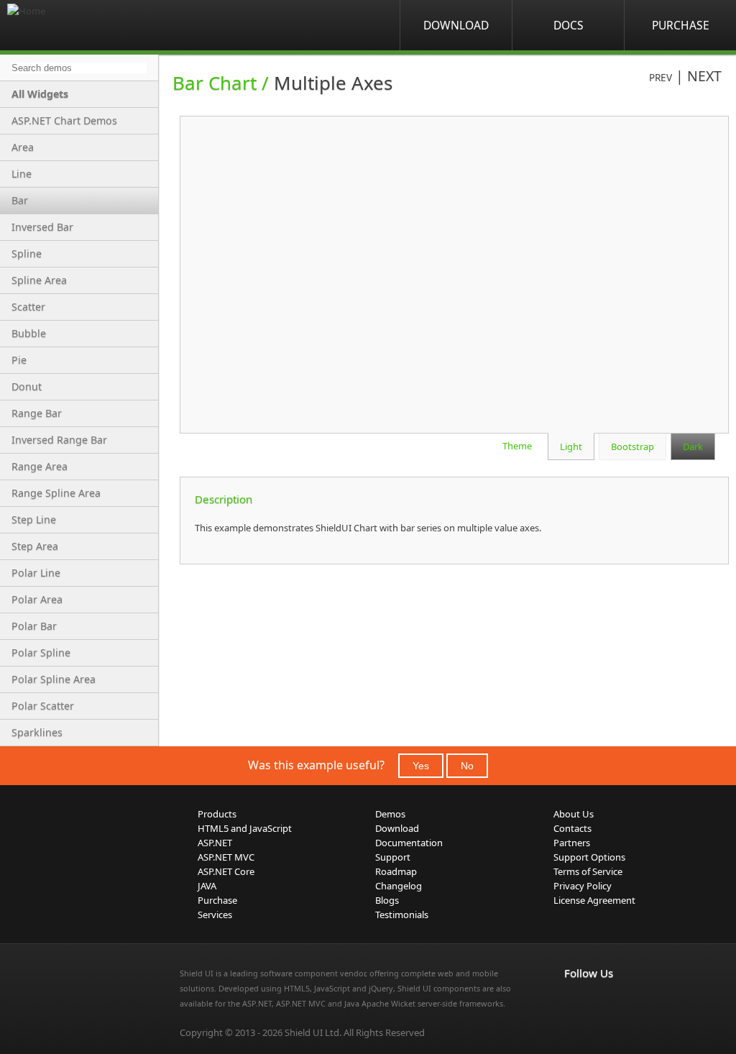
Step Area (35, 546)
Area (23, 147)
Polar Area (37, 599)
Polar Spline (41, 652)
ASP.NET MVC (226, 857)
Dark (693, 446)
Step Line (34, 519)
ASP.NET (215, 842)
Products (217, 813)
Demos (390, 813)
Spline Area (39, 280)
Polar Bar (34, 626)
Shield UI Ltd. (313, 1032)
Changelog (398, 885)
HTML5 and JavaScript (245, 828)
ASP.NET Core (226, 871)
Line (22, 173)
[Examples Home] (64, 25)
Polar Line (36, 572)
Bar (20, 200)
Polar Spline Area (54, 679)
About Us (573, 813)
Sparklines (37, 732)
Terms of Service (587, 871)
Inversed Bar (42, 227)
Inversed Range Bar (59, 439)
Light (571, 446)
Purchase (680, 25)
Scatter (28, 306)
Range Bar (37, 413)
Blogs (387, 900)
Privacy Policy (582, 885)
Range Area (40, 466)
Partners (571, 842)
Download (456, 25)
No (467, 765)
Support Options (589, 857)
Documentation (409, 842)
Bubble (29, 333)
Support (392, 857)
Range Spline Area (56, 493)
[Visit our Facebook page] (572, 1003)
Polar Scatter (43, 705)
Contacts (572, 828)
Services (215, 914)
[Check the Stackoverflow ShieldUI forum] (604, 1003)
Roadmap (396, 871)
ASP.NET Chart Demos (64, 120)
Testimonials (401, 914)
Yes (421, 765)
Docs (568, 25)
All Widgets (40, 94)
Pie (19, 360)
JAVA (207, 885)
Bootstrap (632, 446)
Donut (27, 386)
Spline (27, 253)
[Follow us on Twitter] (636, 1003)
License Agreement (594, 900)
